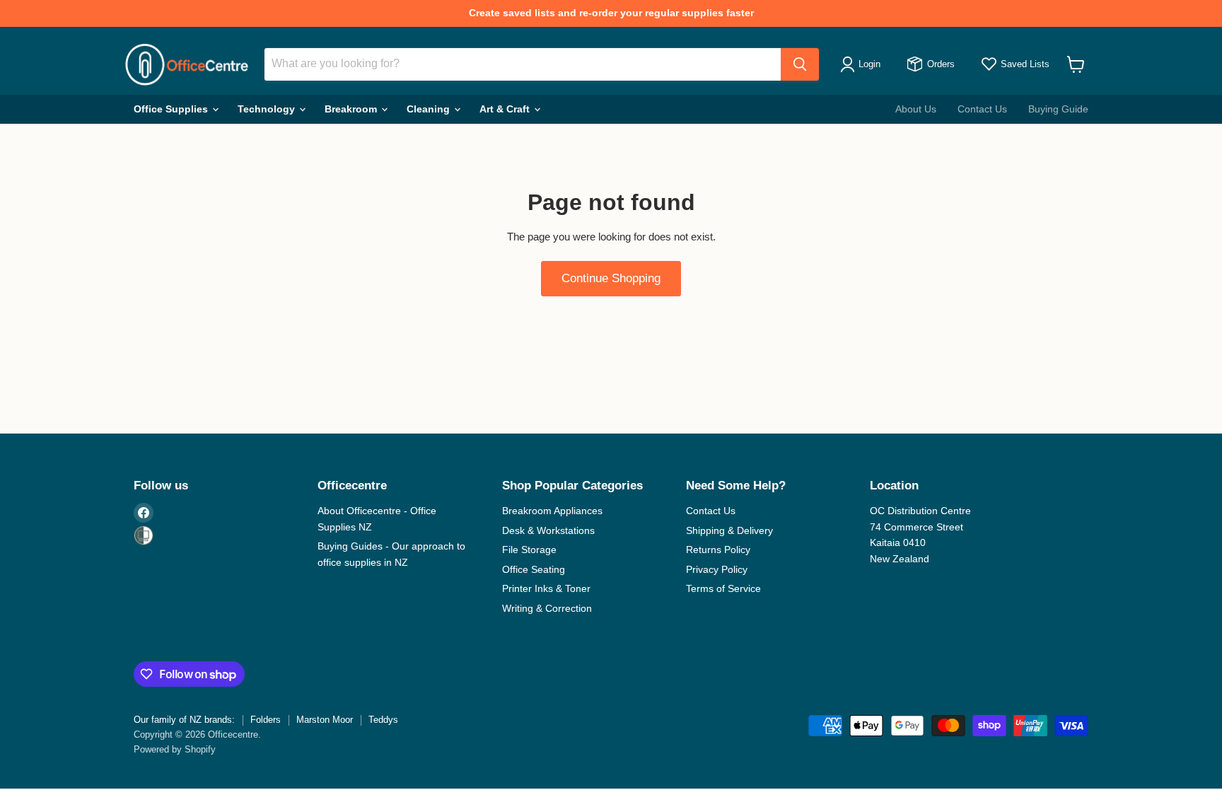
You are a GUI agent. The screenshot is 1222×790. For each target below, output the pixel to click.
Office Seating (533, 569)
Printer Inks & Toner (546, 588)
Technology (268, 109)
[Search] (800, 64)
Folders (265, 719)
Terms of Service (723, 588)
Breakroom (352, 109)
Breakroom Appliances (552, 510)
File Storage (529, 549)
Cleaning (430, 109)
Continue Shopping (611, 278)
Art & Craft (506, 109)
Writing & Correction (547, 608)
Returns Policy (718, 549)
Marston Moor (324, 719)
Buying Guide (1058, 109)
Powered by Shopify (175, 749)
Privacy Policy (716, 569)
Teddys (383, 719)
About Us (915, 109)
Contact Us (982, 109)
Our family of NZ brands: (184, 719)
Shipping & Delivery (729, 530)
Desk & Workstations (548, 530)
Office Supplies (172, 109)
